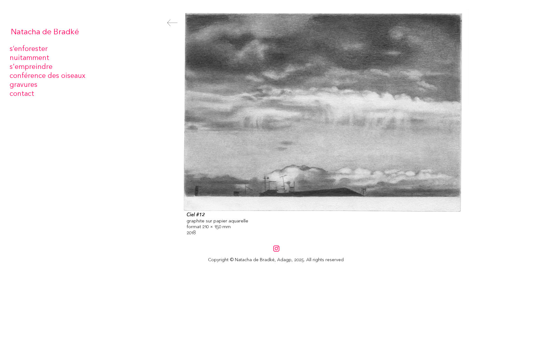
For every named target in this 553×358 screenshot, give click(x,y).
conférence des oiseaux (47, 75)
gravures (23, 84)
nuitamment (29, 58)
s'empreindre (31, 67)
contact (22, 93)
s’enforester (29, 49)
